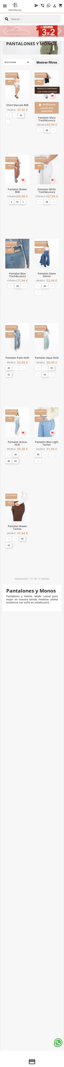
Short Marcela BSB (17, 105)
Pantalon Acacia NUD (17, 443)
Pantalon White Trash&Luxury (47, 191)
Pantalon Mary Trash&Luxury (46, 119)
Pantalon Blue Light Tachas (46, 443)
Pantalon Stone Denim (47, 275)
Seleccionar (17, 62)
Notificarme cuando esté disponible (46, 107)
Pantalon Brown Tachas (17, 527)
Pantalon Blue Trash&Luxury (17, 275)
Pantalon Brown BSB (17, 191)
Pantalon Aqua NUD (47, 357)
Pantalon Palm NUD (17, 357)
